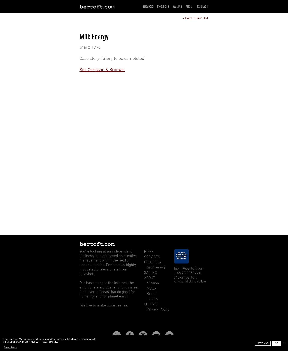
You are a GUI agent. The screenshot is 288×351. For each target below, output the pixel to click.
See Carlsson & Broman (102, 70)
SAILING (150, 273)
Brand (151, 294)
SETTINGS (263, 343)
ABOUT (149, 278)
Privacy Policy (158, 309)
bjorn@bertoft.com (189, 268)
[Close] (284, 343)
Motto (152, 288)
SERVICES (152, 257)
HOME (149, 252)
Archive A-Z (155, 267)
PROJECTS (152, 262)
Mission (153, 283)
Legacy (152, 299)
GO (276, 343)
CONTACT (151, 304)
